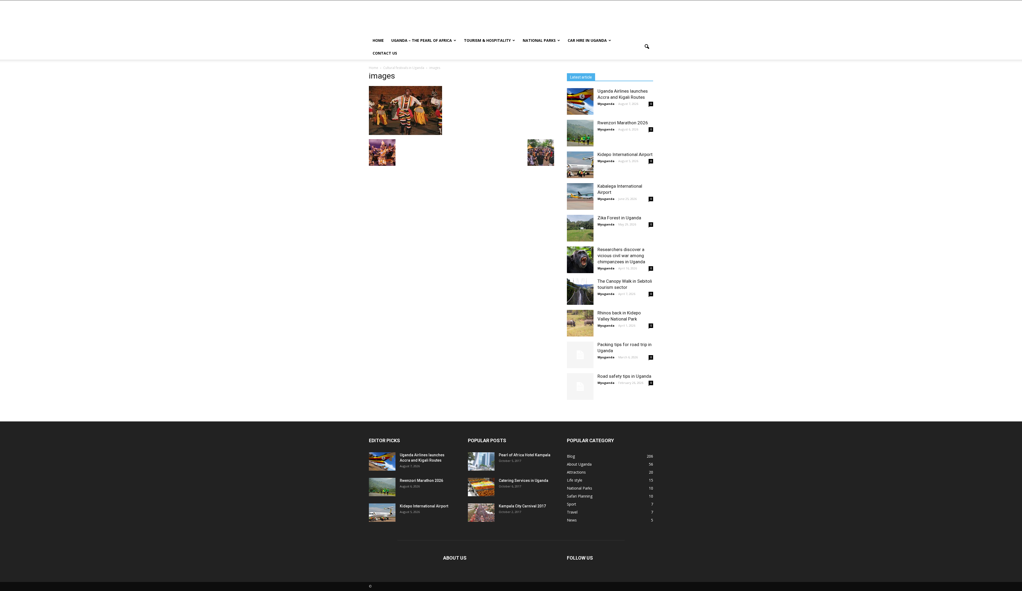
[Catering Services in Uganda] (481, 487)
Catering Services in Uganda (523, 480)
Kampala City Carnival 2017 (522, 506)
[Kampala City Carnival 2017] (481, 512)
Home (378, 40)
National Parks (539, 40)
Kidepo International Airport (625, 154)
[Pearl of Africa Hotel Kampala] (481, 461)
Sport (571, 504)
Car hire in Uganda (587, 40)
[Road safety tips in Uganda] (580, 386)
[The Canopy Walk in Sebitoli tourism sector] (580, 291)
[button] (646, 46)
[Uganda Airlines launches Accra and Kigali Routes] (580, 101)
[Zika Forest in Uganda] (580, 228)
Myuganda (606, 104)
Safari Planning (579, 496)
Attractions (576, 472)
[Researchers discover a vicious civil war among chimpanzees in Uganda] (580, 260)
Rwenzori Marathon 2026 (622, 122)
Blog (571, 456)
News (572, 520)
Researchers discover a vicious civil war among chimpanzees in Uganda (621, 255)
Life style (574, 480)
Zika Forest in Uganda (619, 217)
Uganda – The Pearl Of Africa (421, 40)
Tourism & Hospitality (487, 40)
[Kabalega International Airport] (580, 196)
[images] (405, 134)
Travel (572, 512)
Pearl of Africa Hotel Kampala (524, 455)
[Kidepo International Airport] (580, 164)
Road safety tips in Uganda (624, 376)
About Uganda (579, 464)
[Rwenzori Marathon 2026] (580, 133)
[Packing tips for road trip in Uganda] (580, 355)
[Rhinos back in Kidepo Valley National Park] (580, 323)
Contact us (385, 53)
